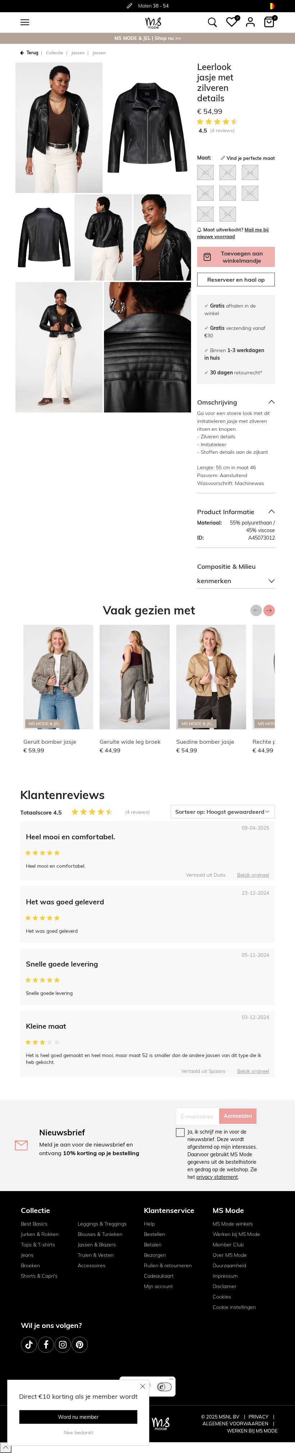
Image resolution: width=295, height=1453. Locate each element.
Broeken (30, 1265)
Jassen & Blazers (97, 1244)
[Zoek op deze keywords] (212, 22)
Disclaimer (224, 1286)
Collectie (54, 52)
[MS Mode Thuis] (153, 22)
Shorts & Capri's (39, 1276)
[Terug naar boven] (6, 1447)
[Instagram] (63, 1345)
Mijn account (158, 1286)
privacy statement (217, 1177)
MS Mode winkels (233, 1224)
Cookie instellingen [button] (234, 1307)
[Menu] (171, 1380)
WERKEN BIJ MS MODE (252, 1431)
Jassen (78, 52)
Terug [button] (32, 52)
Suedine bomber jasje (205, 741)
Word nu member (78, 1417)
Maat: (204, 157)
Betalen (153, 1244)
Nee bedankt (78, 1432)
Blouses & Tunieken (100, 1234)
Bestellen (154, 1234)
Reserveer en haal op (236, 279)
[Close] (143, 1386)
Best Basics (34, 1224)
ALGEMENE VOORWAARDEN (236, 1423)
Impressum (225, 1276)
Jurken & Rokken (40, 1234)
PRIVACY (259, 1417)
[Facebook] (46, 1345)
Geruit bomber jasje (49, 741)
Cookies (222, 1296)
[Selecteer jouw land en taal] (271, 6)
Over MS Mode (230, 1255)
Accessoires (91, 1265)
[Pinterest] (80, 1345)
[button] (231, 22)
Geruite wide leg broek (130, 741)
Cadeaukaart (159, 1276)
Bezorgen (155, 1255)
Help (149, 1224)
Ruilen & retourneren (168, 1265)
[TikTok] (29, 1345)
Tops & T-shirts (38, 1244)
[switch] (164, 1387)
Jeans (27, 1255)
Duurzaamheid (229, 1265)
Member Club (228, 1244)
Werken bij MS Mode (236, 1234)
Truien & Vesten (96, 1255)
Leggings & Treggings (102, 1224)
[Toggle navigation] (25, 22)
